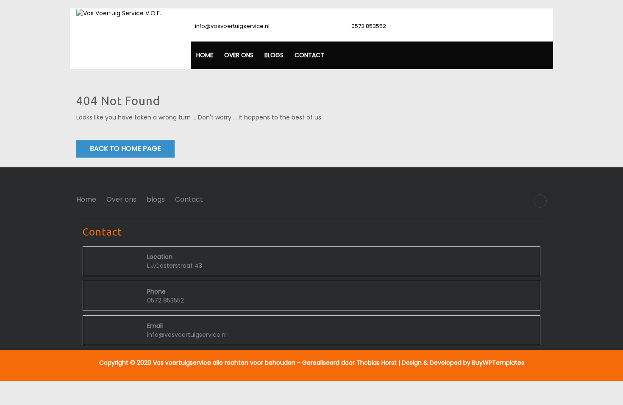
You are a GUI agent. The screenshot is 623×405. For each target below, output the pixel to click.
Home (204, 55)
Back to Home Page (125, 148)
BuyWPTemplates (497, 362)
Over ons (238, 55)
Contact (309, 55)
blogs (274, 55)
